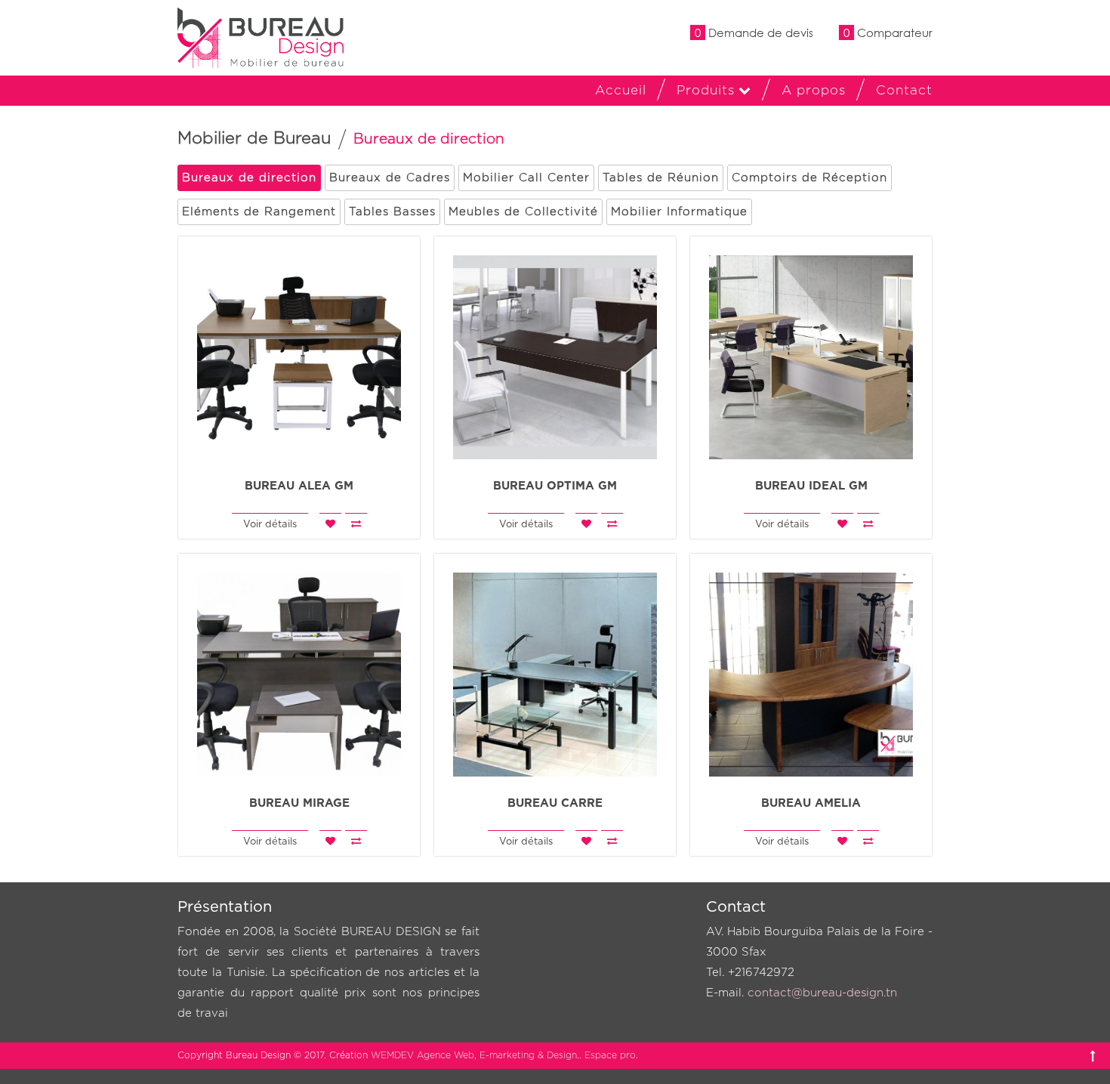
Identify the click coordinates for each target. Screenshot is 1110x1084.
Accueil (620, 90)
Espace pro (610, 1055)
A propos (814, 90)
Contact (904, 90)
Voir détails (270, 525)
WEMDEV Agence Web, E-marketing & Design (474, 1055)
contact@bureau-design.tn (822, 993)
